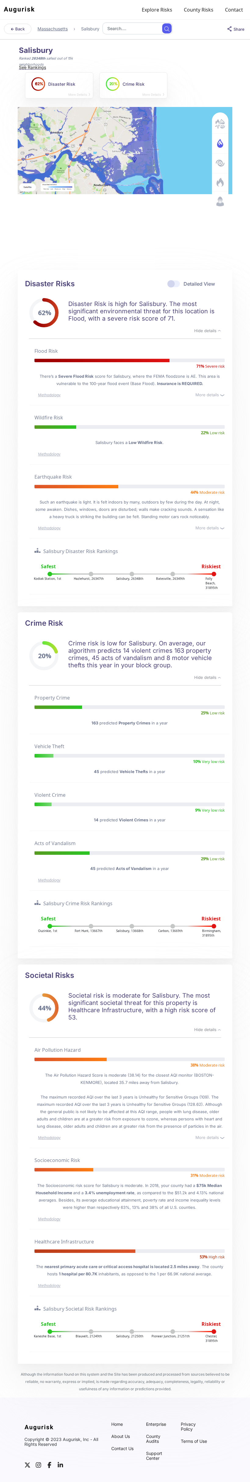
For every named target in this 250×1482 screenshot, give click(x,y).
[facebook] (49, 1464)
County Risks (198, 9)
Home (117, 1424)
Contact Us (122, 1448)
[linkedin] (60, 1464)
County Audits (153, 1439)
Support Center (154, 1456)
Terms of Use (194, 1441)
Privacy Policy (188, 1427)
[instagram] (38, 1464)
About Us (120, 1436)
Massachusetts (53, 28)
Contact (234, 9)
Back (19, 28)
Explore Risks (157, 9)
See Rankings (32, 67)
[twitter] (27, 1464)
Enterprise (156, 1424)
